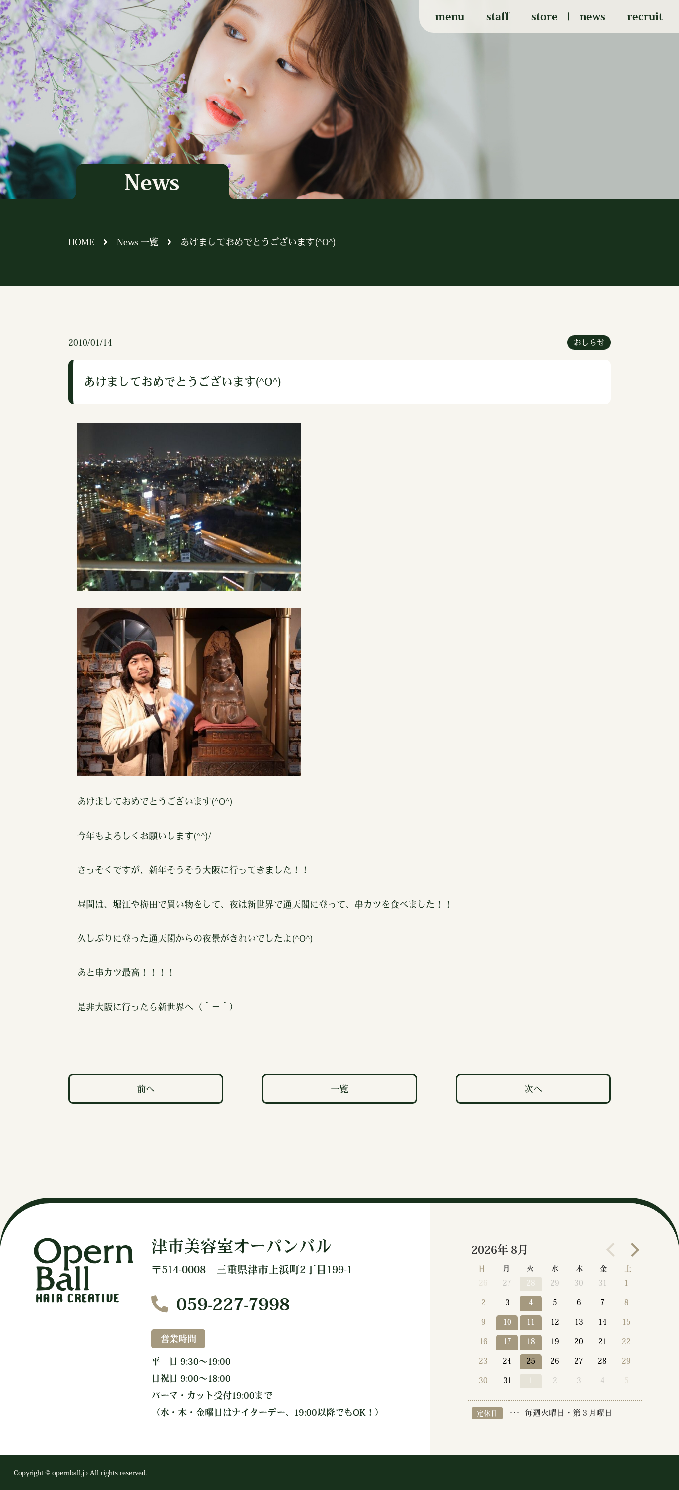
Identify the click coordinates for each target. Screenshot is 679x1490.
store (544, 16)
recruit (645, 16)
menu (449, 16)
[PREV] (613, 1249)
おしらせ (589, 342)
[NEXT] (632, 1249)
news (592, 16)
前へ (146, 1088)
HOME (81, 241)
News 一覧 (137, 241)
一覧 (339, 1088)
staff (497, 16)
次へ (533, 1088)
